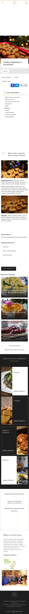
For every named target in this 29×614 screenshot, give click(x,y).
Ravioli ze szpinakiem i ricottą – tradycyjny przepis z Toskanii (15, 291)
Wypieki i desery (6, 81)
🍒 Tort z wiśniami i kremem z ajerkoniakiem (14, 335)
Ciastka (16, 77)
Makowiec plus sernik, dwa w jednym (14, 350)
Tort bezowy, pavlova (14, 345)
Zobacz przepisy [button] (19, 391)
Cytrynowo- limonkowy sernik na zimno (14, 313)
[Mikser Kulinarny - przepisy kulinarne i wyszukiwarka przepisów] (10, 564)
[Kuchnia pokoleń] (14, 2)
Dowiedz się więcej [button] (9, 555)
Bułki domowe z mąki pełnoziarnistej (14, 508)
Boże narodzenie (6, 77)
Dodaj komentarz (9, 268)
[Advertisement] (14, 20)
